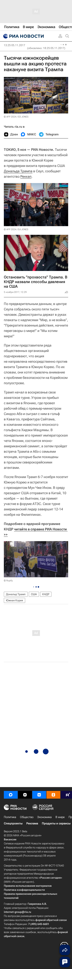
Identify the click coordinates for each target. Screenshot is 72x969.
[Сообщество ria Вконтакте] (39, 795)
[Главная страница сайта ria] (23, 36)
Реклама (32, 823)
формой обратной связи (51, 920)
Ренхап (25, 176)
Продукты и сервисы (56, 823)
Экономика (44, 817)
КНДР (45, 594)
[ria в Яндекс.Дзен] (25, 795)
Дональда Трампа (18, 171)
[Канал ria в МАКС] (11, 795)
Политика (10, 817)
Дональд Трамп (16, 594)
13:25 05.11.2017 (14, 45)
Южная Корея (14, 600)
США (34, 594)
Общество (26, 817)
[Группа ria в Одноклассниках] (53, 795)
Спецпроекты (13, 823)
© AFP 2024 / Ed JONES (16, 229)
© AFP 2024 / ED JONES (16, 116)
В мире (60, 817)
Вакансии (10, 839)
